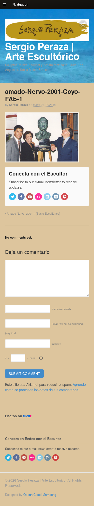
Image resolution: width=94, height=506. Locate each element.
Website (56, 344)
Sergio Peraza (18, 105)
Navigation (20, 4)
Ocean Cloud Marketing (39, 494)
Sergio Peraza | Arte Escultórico (42, 51)
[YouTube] (30, 197)
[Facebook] (21, 197)
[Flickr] (39, 197)
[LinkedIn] (47, 197)
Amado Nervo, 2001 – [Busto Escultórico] (33, 213)
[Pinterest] (65, 197)
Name (61, 309)
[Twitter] (13, 197)
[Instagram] (56, 197)
